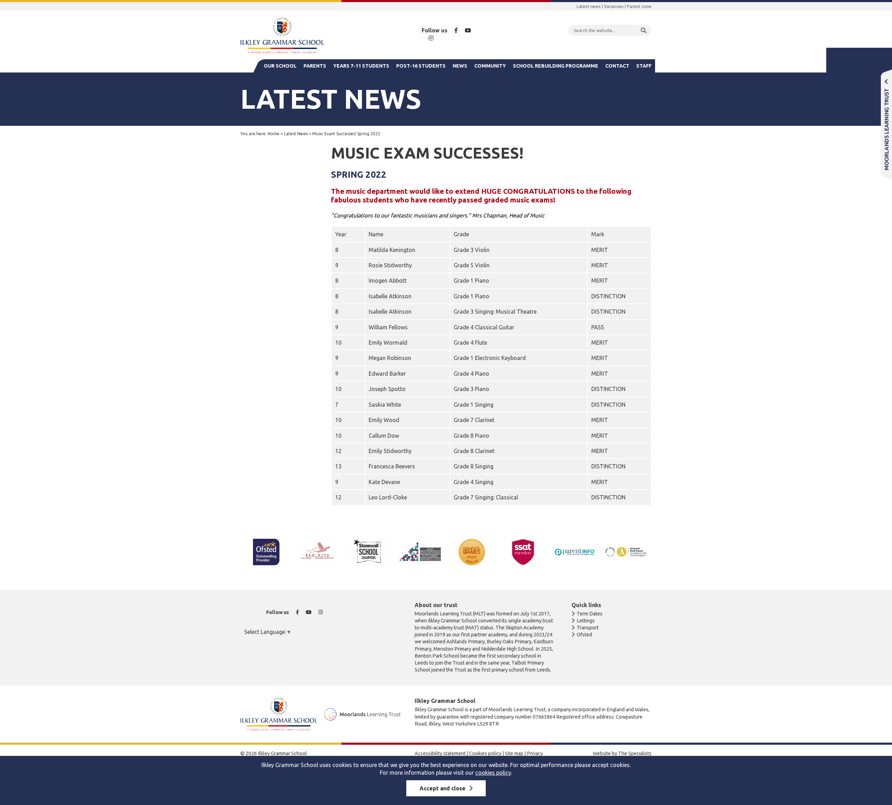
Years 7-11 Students (361, 66)
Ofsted (584, 634)
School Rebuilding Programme (555, 66)
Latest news (589, 6)
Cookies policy (485, 753)
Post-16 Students (421, 66)
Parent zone (639, 6)
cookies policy (493, 772)
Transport (588, 627)
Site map (514, 753)
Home (273, 133)
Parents (314, 66)
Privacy (535, 753)
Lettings (586, 620)
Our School (280, 66)
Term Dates (589, 613)
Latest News (296, 133)
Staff (644, 66)
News (460, 66)
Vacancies (614, 6)
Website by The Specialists (622, 753)
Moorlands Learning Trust (886, 124)
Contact (617, 66)
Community (490, 66)
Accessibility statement (440, 753)
